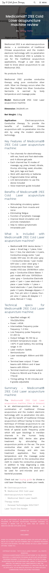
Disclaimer (25, 535)
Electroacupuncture (17, 487)
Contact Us (24, 530)
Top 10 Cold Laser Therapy (13, 2)
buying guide (25, 479)
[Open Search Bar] (34, 2)
